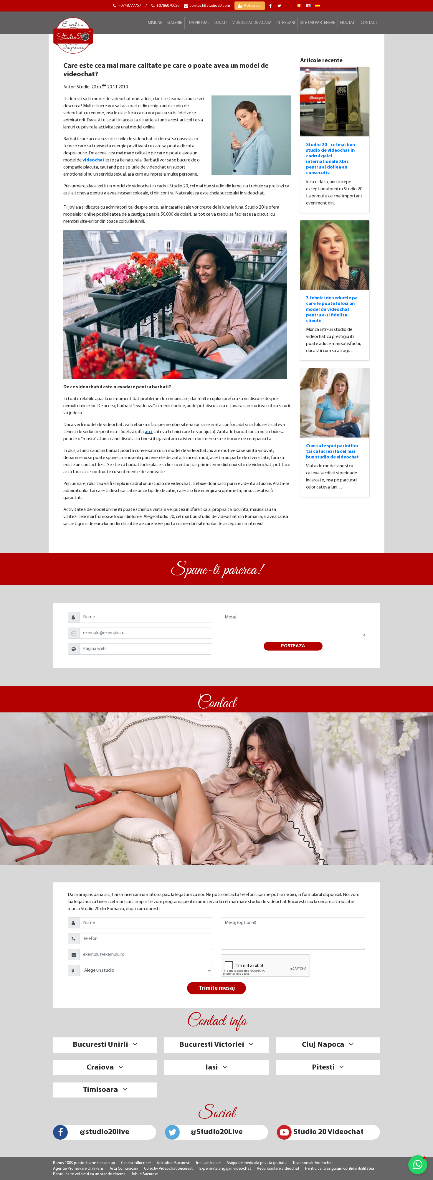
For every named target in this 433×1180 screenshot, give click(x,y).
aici (149, 432)
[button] (417, 1164)
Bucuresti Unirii (100, 1045)
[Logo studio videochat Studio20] (73, 34)
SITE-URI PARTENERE (317, 23)
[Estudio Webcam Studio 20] (317, 5)
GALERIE (174, 23)
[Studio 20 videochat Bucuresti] (299, 5)
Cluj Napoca (323, 1045)
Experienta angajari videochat (225, 1168)
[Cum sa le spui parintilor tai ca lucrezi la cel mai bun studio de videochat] (335, 403)
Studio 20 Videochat (328, 1132)
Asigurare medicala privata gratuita (257, 1163)
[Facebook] (271, 6)
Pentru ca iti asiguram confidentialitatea (339, 1168)
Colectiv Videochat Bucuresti (169, 1168)
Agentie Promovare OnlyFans (78, 1168)
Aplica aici (253, 6)
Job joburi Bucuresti (173, 1163)
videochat (93, 160)
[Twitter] (280, 6)
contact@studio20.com (209, 6)
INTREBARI (286, 23)
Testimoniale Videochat (312, 1163)
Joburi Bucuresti (144, 1174)
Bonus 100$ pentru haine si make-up (84, 1163)
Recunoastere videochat (278, 1168)
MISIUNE (155, 23)
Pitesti (323, 1068)
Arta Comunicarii (124, 1168)
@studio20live (104, 1132)
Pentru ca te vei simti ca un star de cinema (89, 1174)
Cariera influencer (136, 1163)
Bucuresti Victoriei (211, 1045)
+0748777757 (129, 6)
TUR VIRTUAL (198, 23)
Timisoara (100, 1090)
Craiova (100, 1068)
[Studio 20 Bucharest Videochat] (308, 5)
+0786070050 (167, 6)
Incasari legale (208, 1163)
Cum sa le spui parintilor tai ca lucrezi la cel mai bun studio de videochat (332, 452)
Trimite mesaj (217, 988)
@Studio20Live (217, 1132)
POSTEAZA (293, 646)
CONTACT (369, 23)
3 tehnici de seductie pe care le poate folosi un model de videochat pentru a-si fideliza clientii (332, 309)
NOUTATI (348, 23)
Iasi (212, 1068)
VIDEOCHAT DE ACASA (252, 23)
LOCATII (220, 23)
